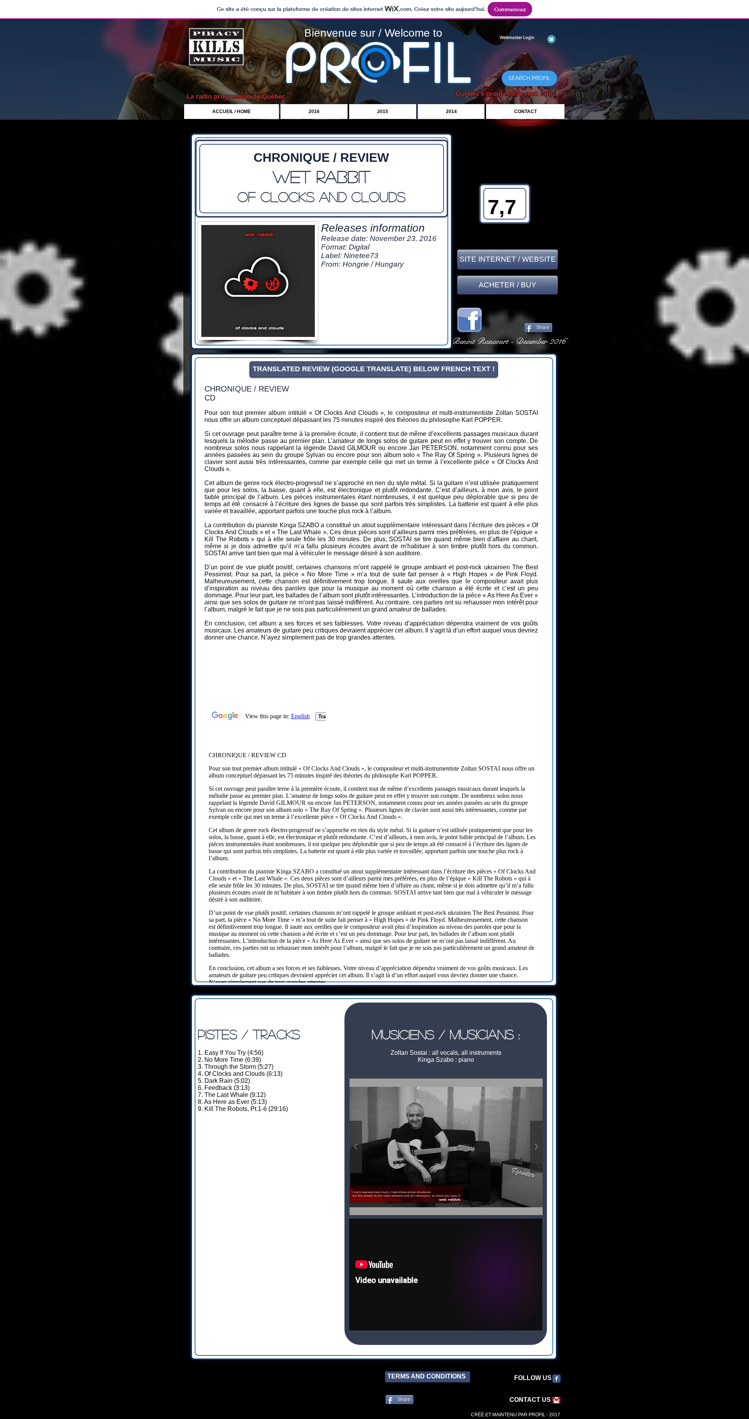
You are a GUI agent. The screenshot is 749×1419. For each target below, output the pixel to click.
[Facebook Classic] (556, 1379)
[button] (446, 1147)
